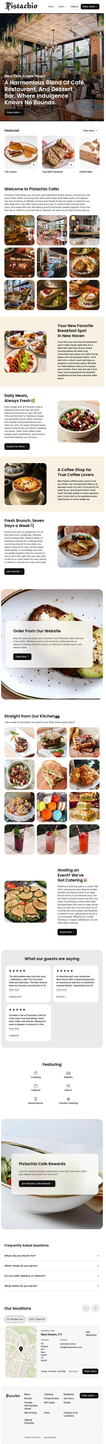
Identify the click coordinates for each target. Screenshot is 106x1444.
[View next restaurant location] (95, 1308)
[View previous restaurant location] (86, 1308)
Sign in (74, 6)
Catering (48, 1394)
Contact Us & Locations (71, 1414)
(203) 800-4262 (67, 1344)
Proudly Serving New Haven (31, 1405)
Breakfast (69, 1394)
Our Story (69, 1398)
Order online (90, 1371)
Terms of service (32, 1437)
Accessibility (50, 1437)
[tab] (14, 1319)
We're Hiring (30, 1412)
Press (47, 1412)
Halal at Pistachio (29, 1421)
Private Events (51, 1398)
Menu (51, 6)
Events (67, 1402)
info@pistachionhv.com (71, 1347)
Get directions (91, 1333)
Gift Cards (49, 1402)
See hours (73, 1371)
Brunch (28, 1398)
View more (14, 989)
